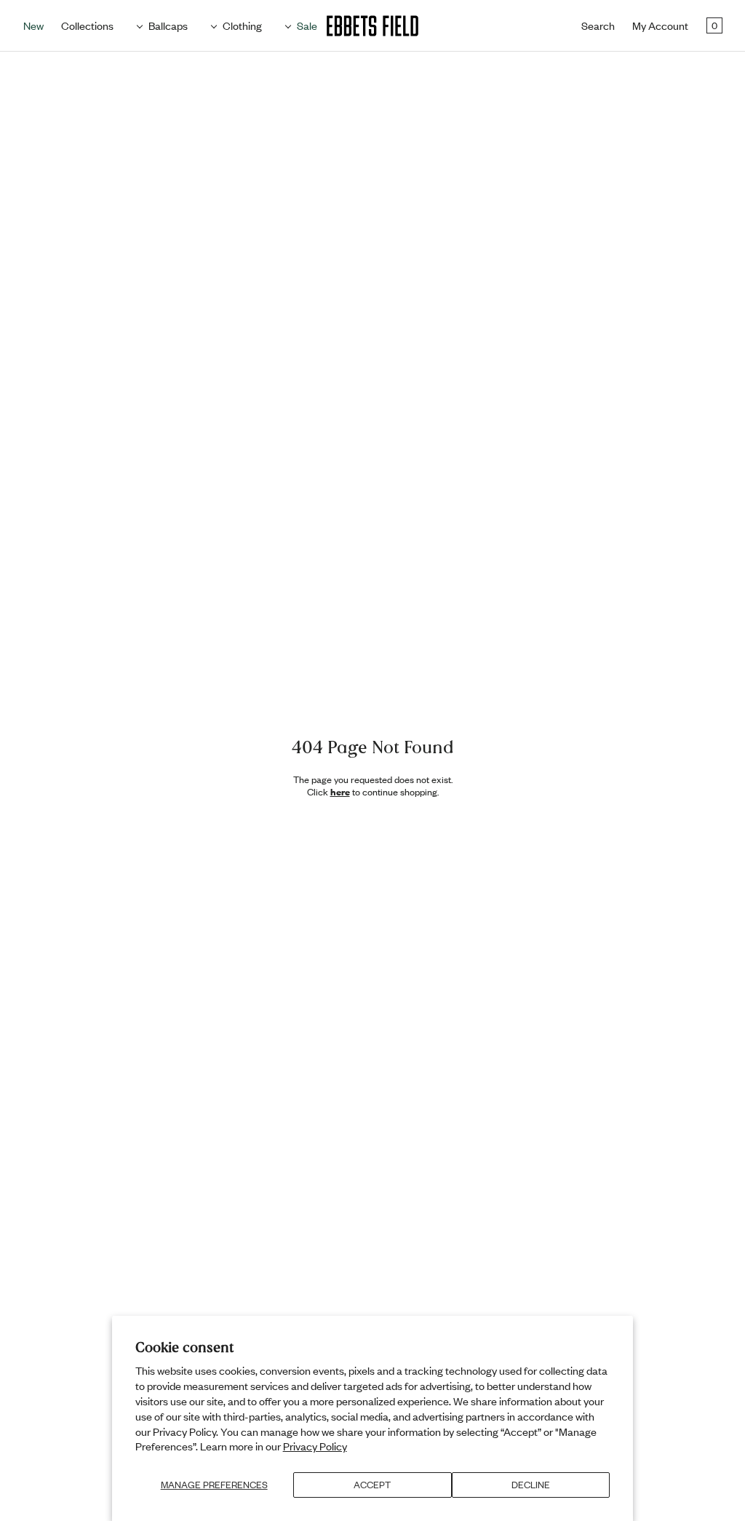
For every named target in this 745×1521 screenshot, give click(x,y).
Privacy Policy (315, 1446)
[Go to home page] (372, 25)
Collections (87, 25)
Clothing (242, 25)
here (340, 791)
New (33, 25)
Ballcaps (168, 25)
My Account (660, 25)
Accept (372, 1484)
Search (598, 25)
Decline (530, 1484)
